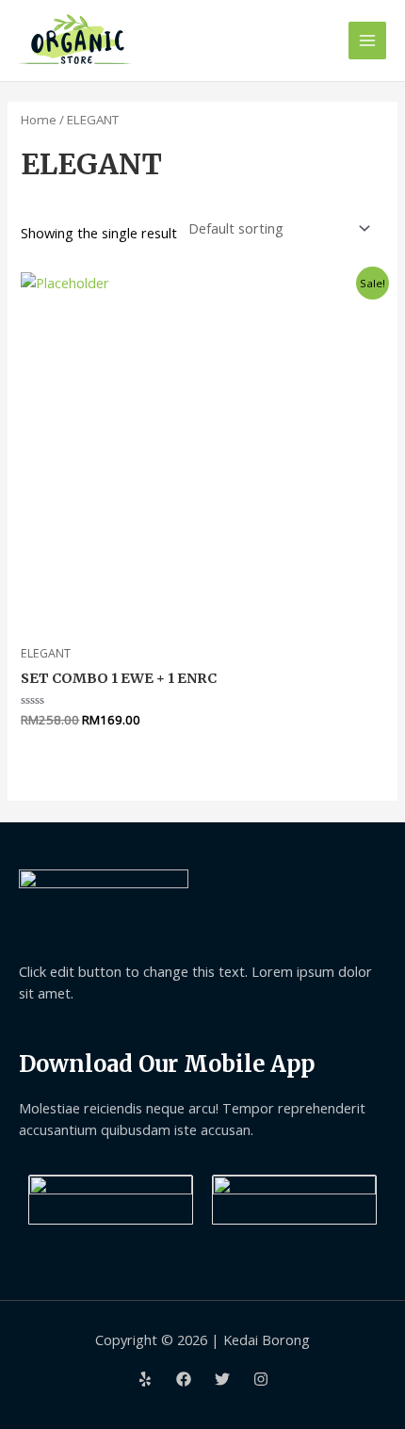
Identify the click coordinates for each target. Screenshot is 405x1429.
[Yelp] (145, 1379)
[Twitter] (222, 1379)
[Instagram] (260, 1379)
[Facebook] (183, 1379)
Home (39, 119)
